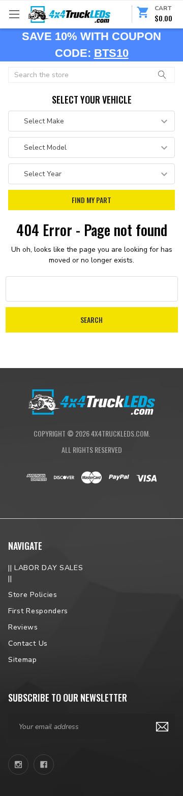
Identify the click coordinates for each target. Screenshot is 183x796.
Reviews (23, 627)
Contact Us (28, 643)
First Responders (38, 611)
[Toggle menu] (14, 14)
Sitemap (22, 660)
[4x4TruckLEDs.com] (91, 401)
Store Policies (32, 595)
